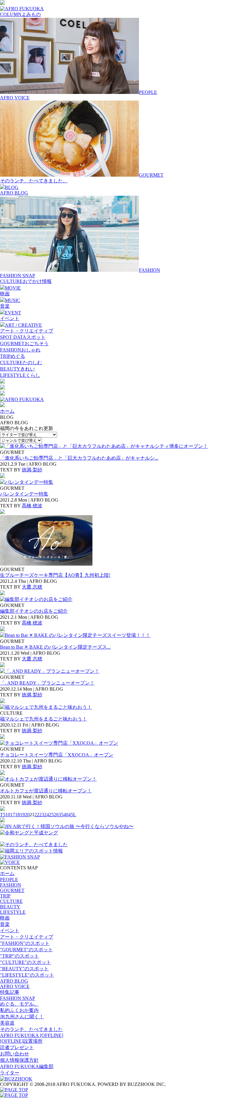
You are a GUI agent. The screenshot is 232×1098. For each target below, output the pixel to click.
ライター (9, 1072)
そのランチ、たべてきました (31, 1029)
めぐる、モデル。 (19, 1003)
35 (61, 814)
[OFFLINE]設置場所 (21, 1041)
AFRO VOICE (15, 97)
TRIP (5, 895)
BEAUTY (10, 906)
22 (36, 814)
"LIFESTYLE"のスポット (27, 975)
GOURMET (12, 890)
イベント (9, 318)
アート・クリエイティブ (26, 330)
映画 (5, 293)
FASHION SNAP (17, 275)
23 (41, 814)
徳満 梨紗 (32, 469)
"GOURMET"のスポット (26, 949)
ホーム (7, 411)
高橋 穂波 (32, 505)
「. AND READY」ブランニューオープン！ (47, 682)
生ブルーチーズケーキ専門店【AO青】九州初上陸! (55, 575)
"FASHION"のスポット (25, 943)
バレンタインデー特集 (24, 493)
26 (56, 814)
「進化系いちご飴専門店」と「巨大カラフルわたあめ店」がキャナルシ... (79, 458)
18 (17, 814)
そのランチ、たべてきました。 (34, 180)
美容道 (7, 1023)
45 (70, 814)
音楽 (5, 306)
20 (27, 814)
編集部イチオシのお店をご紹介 (34, 611)
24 (46, 814)
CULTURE (11, 901)
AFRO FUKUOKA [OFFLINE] (31, 1035)
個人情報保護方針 (19, 1060)
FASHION (10, 885)
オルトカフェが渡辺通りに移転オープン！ (46, 790)
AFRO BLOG (14, 192)
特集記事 (9, 992)
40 (65, 814)
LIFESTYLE (13, 912)
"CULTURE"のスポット (25, 962)
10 (7, 814)
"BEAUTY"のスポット (24, 968)
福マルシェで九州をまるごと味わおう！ (43, 718)
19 (22, 814)
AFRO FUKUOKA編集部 (26, 1066)
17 (12, 814)
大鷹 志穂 (32, 586)
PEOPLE (9, 879)
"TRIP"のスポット (19, 955)
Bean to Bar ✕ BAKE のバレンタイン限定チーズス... (55, 647)
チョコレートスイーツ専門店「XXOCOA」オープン (56, 754)
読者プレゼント (17, 1047)
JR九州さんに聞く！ (22, 1016)
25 (51, 814)
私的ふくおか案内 (19, 1010)
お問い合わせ (14, 1053)
